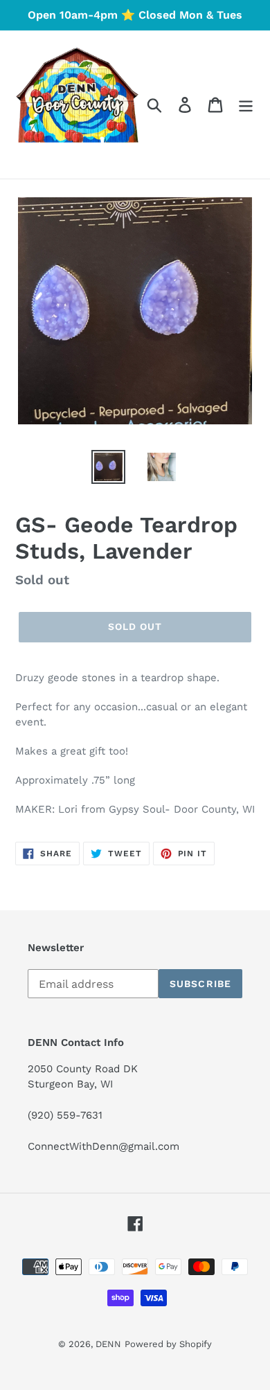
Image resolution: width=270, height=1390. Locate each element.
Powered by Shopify (168, 1344)
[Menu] (246, 104)
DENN (108, 1344)
